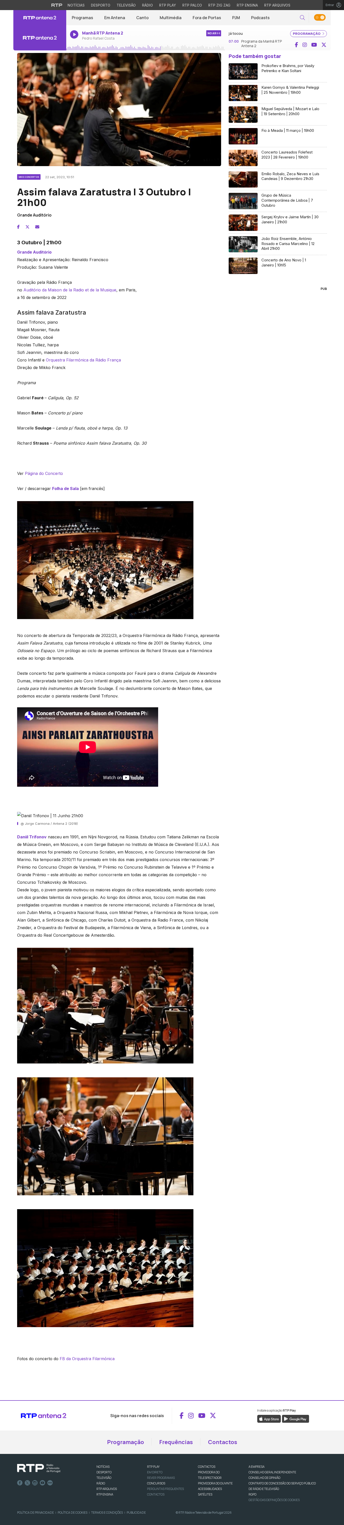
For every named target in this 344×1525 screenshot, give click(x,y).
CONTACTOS (206, 1467)
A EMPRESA (256, 1467)
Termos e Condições (107, 1512)
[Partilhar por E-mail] (37, 227)
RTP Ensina (247, 5)
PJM (236, 17)
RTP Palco (192, 5)
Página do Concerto (44, 473)
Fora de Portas (207, 17)
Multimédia (171, 17)
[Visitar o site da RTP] (56, 5)
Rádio (147, 5)
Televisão (126, 5)
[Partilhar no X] (27, 227)
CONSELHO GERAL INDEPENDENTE (272, 1472)
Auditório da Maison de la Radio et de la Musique (69, 289)
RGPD (252, 1494)
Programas (82, 17)
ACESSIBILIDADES (210, 1489)
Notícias (76, 5)
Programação (125, 1442)
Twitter (27, 1483)
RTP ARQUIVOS (106, 1489)
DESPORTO (104, 1472)
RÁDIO (100, 1483)
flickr (50, 1483)
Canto (142, 17)
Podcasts (260, 17)
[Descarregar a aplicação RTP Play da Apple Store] (269, 1418)
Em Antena (114, 17)
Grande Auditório (34, 252)
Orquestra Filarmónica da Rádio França (83, 359)
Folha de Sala (65, 488)
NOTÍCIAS (103, 1467)
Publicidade (136, 1512)
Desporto (100, 5)
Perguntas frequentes (165, 1489)
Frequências (176, 1442)
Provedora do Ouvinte (215, 1483)
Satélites (205, 1494)
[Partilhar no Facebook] (18, 227)
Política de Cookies (72, 1512)
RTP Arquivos (277, 5)
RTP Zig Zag (219, 5)
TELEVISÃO (103, 1478)
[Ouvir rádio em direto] (39, 37)
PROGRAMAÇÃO (307, 33)
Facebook (20, 1483)
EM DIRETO (154, 1472)
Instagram (35, 1483)
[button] (302, 18)
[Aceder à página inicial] (39, 17)
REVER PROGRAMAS (161, 1478)
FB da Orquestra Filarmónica (87, 1358)
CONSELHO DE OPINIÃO (264, 1478)
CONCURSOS (156, 1483)
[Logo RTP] (38, 1468)
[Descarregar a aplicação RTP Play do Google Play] (295, 1418)
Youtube (42, 1483)
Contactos (222, 1442)
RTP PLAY (153, 1467)
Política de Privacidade (35, 1512)
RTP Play (167, 5)
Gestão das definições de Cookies (274, 1500)
